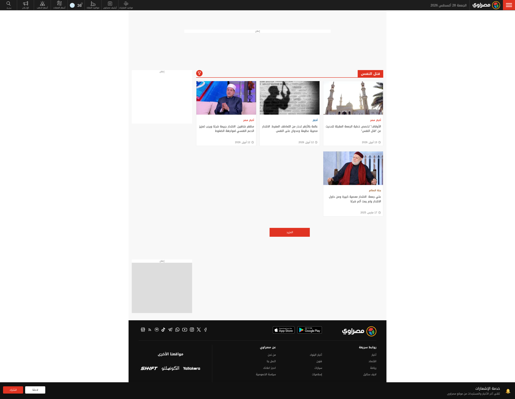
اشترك (13, 389)
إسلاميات (317, 374)
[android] (310, 330)
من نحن (272, 354)
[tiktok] (163, 330)
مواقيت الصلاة (93, 8)
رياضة (373, 367)
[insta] (192, 330)
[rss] (150, 330)
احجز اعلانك (269, 367)
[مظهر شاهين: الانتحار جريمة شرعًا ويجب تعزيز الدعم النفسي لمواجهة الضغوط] (226, 98)
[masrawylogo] (355, 331)
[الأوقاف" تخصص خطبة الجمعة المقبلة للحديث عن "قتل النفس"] (353, 98)
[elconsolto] (170, 369)
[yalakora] (191, 369)
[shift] (149, 369)
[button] (509, 5)
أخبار (315, 120)
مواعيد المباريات (126, 8)
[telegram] (170, 330)
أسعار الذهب (42, 8)
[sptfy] (157, 330)
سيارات (318, 367)
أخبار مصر (375, 120)
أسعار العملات (59, 8)
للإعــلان (25, 8)
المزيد (289, 232)
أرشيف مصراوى (110, 8)
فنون (319, 361)
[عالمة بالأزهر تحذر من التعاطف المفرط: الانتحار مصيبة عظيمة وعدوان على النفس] (289, 98)
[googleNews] (143, 330)
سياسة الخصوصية (266, 374)
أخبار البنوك (316, 354)
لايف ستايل (369, 374)
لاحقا (35, 389)
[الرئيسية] (486, 5)
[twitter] (199, 330)
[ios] (284, 330)
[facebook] (206, 330)
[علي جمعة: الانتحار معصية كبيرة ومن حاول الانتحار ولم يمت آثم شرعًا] (353, 168)
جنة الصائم (375, 190)
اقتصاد (372, 361)
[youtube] (184, 330)
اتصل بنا (271, 361)
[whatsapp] (177, 330)
